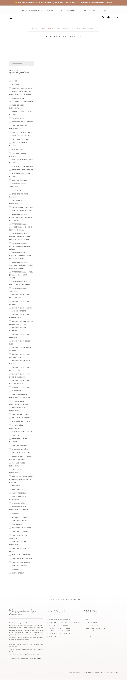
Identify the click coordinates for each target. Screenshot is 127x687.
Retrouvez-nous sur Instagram (64, 599)
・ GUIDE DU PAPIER (92, 622)
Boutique (46, 28)
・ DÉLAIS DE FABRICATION (94, 628)
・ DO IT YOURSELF (54, 636)
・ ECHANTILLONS (91, 625)
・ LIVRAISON (89, 631)
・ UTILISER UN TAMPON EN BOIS (60, 619)
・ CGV (86, 633)
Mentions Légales (75, 672)
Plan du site (88, 672)
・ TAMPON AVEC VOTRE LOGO (58, 631)
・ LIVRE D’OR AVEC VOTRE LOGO (59, 633)
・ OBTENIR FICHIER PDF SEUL (58, 628)
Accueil (35, 28)
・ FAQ (86, 619)
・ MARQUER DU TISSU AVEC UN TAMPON (63, 622)
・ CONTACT (88, 636)
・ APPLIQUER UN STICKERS (57, 625)
